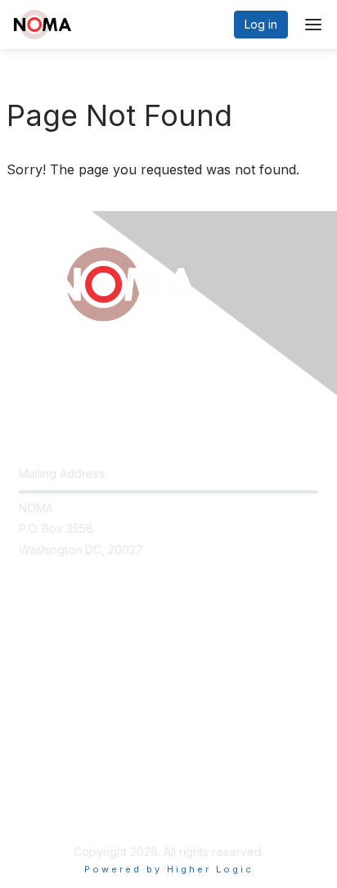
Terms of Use (55, 811)
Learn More (50, 687)
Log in (261, 24)
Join (30, 655)
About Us (43, 795)
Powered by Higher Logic (169, 869)
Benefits (41, 671)
